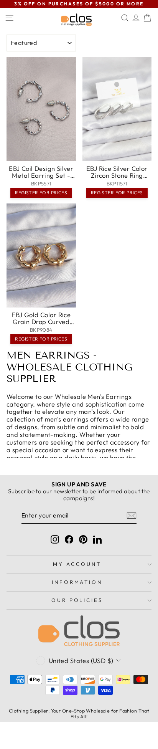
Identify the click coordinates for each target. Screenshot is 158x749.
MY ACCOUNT (77, 564)
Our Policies (77, 600)
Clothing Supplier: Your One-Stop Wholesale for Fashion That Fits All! (79, 713)
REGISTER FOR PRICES (41, 192)
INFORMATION (77, 582)
